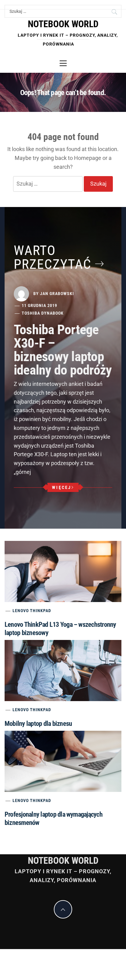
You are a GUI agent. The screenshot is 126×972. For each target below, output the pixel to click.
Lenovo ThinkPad (32, 610)
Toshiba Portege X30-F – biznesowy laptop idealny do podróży (63, 350)
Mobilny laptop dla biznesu (38, 723)
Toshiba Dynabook (43, 313)
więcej (62, 487)
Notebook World (63, 24)
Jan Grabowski (57, 293)
